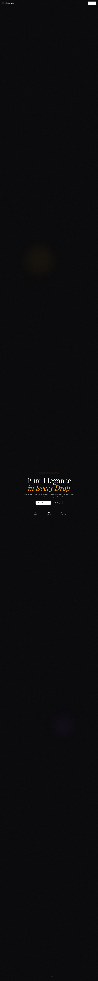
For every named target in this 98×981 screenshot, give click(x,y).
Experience (56, 3)
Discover (91, 3)
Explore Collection (43, 502)
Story (36, 3)
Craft (50, 3)
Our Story (57, 502)
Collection (43, 3)
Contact (64, 3)
